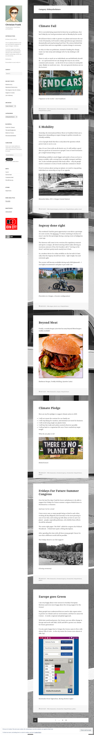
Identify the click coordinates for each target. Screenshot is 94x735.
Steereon (56, 234)
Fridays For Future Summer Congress (59, 492)
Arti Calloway (9, 95)
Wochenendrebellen (11, 135)
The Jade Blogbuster (11, 130)
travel (80, 209)
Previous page (35, 720)
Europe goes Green (52, 596)
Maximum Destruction (11, 87)
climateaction (52, 109)
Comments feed (9, 177)
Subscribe (9, 159)
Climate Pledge (49, 408)
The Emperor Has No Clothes (13, 90)
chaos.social (9, 211)
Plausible (8, 201)
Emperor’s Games (10, 93)
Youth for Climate (10, 127)
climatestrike (70, 109)
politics (49, 110)
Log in (7, 172)
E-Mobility (46, 127)
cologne (76, 109)
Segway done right (52, 225)
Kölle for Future (10, 133)
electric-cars (62, 209)
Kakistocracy (9, 84)
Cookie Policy (37, 732)
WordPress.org (9, 180)
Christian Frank (13, 24)
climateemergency (61, 109)
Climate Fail (47, 26)
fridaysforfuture (43, 110)
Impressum (8, 190)
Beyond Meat (48, 322)
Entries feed (9, 174)
